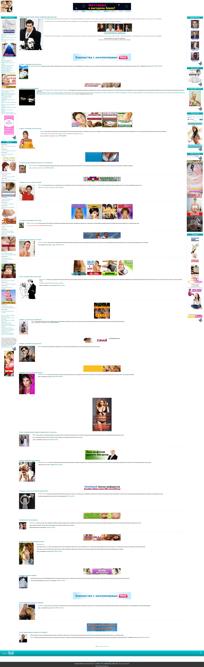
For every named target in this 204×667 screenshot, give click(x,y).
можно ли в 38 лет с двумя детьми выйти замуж (53, 93)
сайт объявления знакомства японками (32, 602)
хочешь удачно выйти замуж (9, 72)
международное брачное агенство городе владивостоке (8, 307)
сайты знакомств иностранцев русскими (32, 541)
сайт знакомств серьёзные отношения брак (8, 91)
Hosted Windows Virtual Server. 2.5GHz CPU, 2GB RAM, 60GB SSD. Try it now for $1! (102, 664)
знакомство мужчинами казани (78, 92)
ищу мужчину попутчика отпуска (30, 460)
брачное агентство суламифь (8, 280)
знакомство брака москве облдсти (63, 92)
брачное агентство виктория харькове (32, 372)
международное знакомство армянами (129, 92)
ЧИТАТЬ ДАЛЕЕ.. (59, 376)
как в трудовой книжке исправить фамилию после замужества (39, 432)
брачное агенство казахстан (9, 94)
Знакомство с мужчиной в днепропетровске (7, 331)
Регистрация (96, 2)
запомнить (191, 119)
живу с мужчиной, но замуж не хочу (45, 92)
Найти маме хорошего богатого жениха (7, 346)
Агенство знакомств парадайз (8, 315)
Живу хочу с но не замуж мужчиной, (31, 182)
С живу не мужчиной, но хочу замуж (31, 220)
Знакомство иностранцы (6, 324)
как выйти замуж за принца (8, 203)
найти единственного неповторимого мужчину (7, 259)
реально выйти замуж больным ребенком (7, 61)
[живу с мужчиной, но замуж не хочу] (102, 9)
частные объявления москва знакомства (163, 92)
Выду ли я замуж (5, 316)
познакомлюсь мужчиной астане (94, 92)
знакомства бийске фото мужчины (111, 92)
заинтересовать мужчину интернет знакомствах (8, 66)
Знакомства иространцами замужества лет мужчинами (7, 333)
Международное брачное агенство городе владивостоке (8, 328)
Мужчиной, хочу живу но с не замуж (31, 239)
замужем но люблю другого (9, 93)
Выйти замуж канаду (6, 322)
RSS (104, 2)
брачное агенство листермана (146, 92)
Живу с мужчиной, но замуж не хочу (31, 64)
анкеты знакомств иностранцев (8, 284)
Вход (101, 2)
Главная (91, 2)
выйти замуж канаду (6, 173)
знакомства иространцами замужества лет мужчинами (8, 231)
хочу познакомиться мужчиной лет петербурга (34, 632)
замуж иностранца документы (8, 176)
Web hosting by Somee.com (102, 661)
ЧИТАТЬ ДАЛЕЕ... (158, 66)
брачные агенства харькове (28, 575)
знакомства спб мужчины (7, 262)
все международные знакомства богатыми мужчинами (7, 97)
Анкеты (107, 2)
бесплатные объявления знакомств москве (7, 200)
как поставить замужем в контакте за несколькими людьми (9, 113)
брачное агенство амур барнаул (30, 88)
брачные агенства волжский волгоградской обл (34, 491)
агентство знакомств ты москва (8, 150)
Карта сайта (112, 2)
